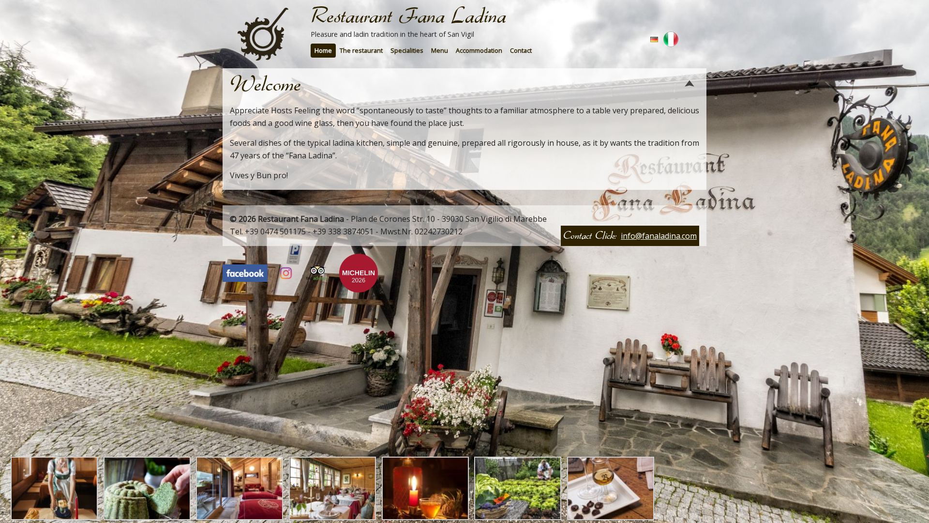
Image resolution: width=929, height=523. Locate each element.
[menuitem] (323, 51)
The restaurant (361, 50)
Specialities (406, 50)
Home (323, 50)
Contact (521, 50)
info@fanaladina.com (659, 236)
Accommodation (479, 50)
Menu (439, 50)
